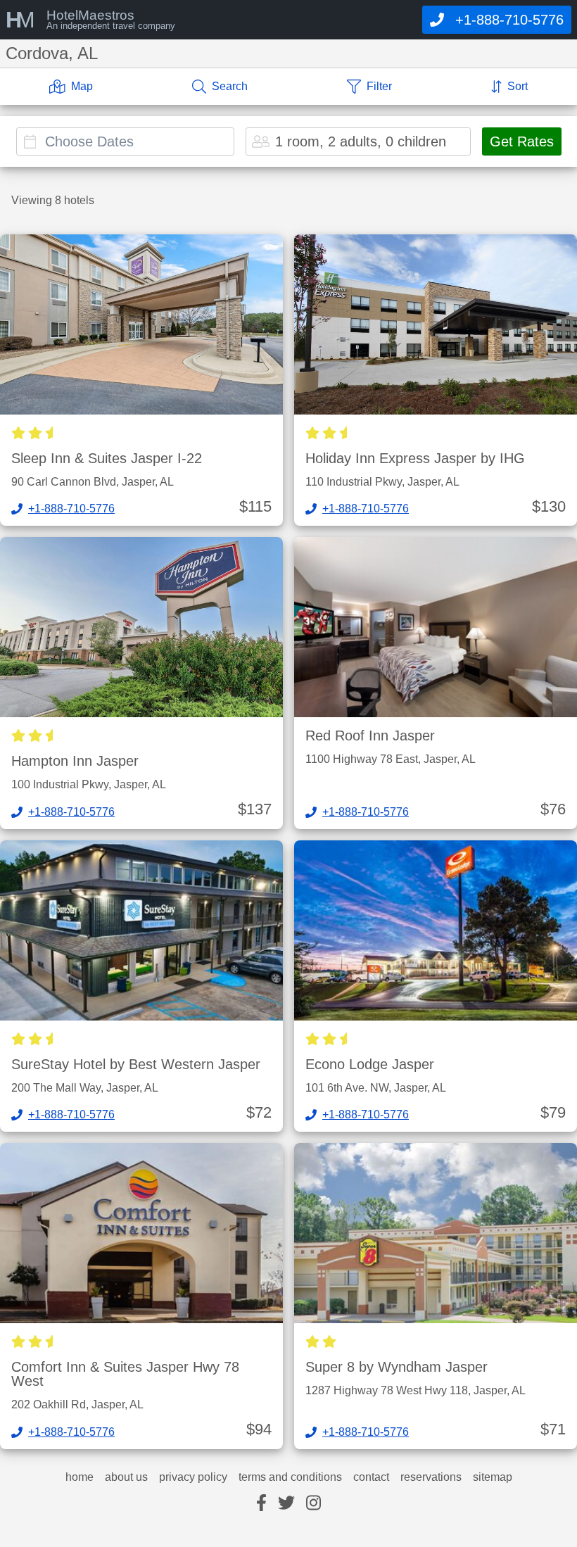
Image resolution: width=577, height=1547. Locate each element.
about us (126, 1477)
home (79, 1477)
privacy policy (193, 1477)
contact (371, 1477)
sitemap (492, 1477)
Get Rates (522, 141)
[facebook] (261, 1503)
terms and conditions (290, 1477)
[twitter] (286, 1503)
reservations (431, 1477)
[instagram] (313, 1503)
